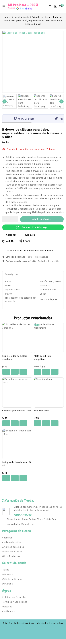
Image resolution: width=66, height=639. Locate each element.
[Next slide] (61, 101)
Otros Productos (11, 556)
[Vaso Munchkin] (49, 392)
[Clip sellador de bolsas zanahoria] (17, 338)
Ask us (10, 241)
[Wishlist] (6, 372)
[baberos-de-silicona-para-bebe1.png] (33, 62)
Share (26, 241)
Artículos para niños (13, 547)
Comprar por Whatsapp (35, 227)
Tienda (5, 569)
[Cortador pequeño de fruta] (17, 392)
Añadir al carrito (41, 219)
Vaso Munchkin (41, 410)
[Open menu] (3, 6)
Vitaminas (7, 537)
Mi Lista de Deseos (12, 579)
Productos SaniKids (12, 551)
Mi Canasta (8, 583)
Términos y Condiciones (14, 602)
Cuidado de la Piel (12, 542)
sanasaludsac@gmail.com (20, 524)
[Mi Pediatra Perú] (23, 6)
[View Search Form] (50, 6)
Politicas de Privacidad (14, 597)
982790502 (23, 515)
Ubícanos (7, 606)
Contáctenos (9, 611)
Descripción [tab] (12, 274)
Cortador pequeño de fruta (16, 410)
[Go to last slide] (4, 101)
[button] (9, 101)
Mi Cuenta (7, 574)
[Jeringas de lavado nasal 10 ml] (17, 444)
